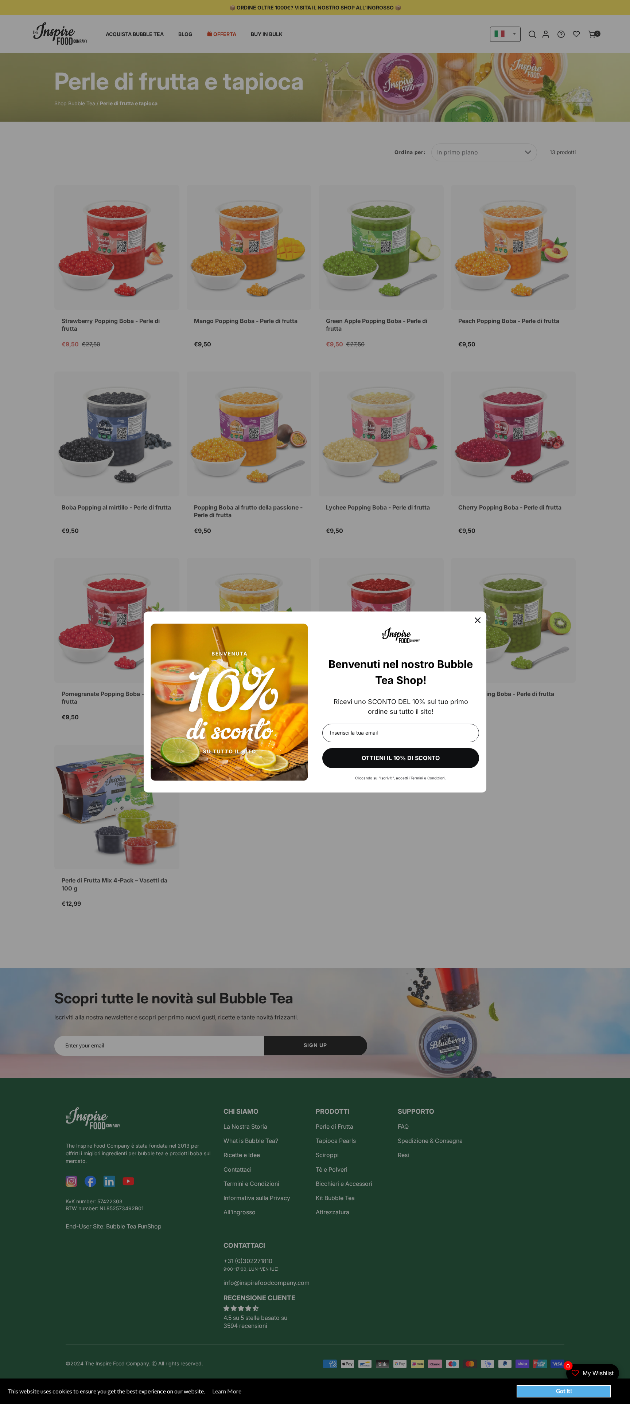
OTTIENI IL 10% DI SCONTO (401, 758)
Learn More (226, 1391)
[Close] (477, 620)
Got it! (564, 1391)
